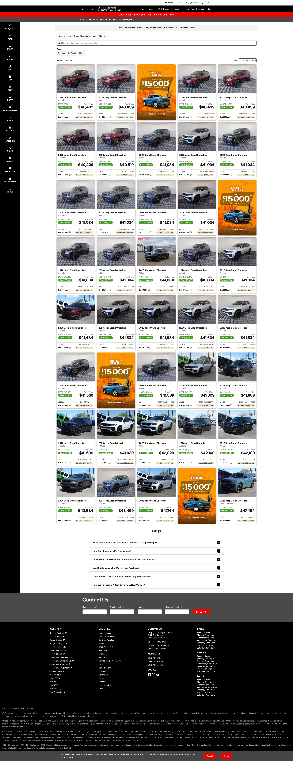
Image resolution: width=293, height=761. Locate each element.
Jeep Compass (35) (57, 650)
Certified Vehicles (106, 640)
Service (102, 657)
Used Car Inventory (107, 636)
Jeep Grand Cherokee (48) (60, 657)
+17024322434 (162, 645)
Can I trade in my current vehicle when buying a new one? (122, 576)
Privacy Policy (105, 685)
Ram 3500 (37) (55, 681)
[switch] (61, 53)
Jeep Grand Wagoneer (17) (60, 664)
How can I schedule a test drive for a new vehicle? (119, 585)
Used (151, 9)
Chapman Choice (155, 658)
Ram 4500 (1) (55, 685)
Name (89, 607)
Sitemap (102, 688)
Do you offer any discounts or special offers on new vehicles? (124, 559)
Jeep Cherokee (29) (58, 647)
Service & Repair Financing (110, 661)
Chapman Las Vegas (156, 665)
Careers (102, 678)
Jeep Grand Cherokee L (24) (61, 661)
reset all (112, 36)
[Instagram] (153, 674)
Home (83, 19)
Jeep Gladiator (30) (57, 654)
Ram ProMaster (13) (57, 692)
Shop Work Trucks (106, 647)
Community (104, 681)
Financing (185, 9)
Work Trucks (163, 9)
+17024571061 (159, 642)
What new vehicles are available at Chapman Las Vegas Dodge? (125, 542)
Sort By (235, 60)
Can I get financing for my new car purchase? (116, 568)
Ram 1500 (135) (55, 675)
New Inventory (105, 633)
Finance (102, 654)
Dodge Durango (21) (58, 643)
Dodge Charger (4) (57, 640)
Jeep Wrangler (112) (57, 671)
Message (173, 607)
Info (210, 9)
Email (117, 607)
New (143, 9)
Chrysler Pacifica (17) (58, 633)
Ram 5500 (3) (55, 688)
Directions (103, 671)
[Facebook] (149, 674)
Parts (101, 664)
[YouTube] (158, 674)
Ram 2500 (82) (55, 678)
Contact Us (103, 675)
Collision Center (105, 668)
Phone (140, 607)
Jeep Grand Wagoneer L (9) (61, 668)
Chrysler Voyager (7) (58, 636)
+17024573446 (159, 649)
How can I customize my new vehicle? (112, 551)
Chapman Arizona (155, 661)
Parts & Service (197, 9)
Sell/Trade (174, 9)
